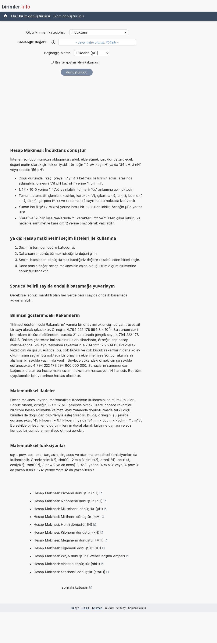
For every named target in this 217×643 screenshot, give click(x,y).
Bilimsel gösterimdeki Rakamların (77, 62)
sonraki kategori (75, 587)
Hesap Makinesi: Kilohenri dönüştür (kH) (66, 532)
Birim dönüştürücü (68, 16)
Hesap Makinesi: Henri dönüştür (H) (62, 524)
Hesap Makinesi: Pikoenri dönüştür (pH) (66, 493)
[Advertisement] (76, 110)
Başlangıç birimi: (57, 53)
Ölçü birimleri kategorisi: (45, 32)
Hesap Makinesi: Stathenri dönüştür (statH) (69, 572)
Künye (75, 607)
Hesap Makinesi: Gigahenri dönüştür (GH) (67, 548)
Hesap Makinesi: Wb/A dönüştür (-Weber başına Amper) (79, 556)
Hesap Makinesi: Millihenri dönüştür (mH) (67, 517)
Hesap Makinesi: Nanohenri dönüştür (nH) (68, 501)
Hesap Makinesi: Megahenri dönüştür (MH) (68, 540)
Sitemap (97, 607)
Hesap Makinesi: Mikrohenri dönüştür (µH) (68, 509)
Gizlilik (86, 607)
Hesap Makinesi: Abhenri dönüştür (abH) (66, 564)
